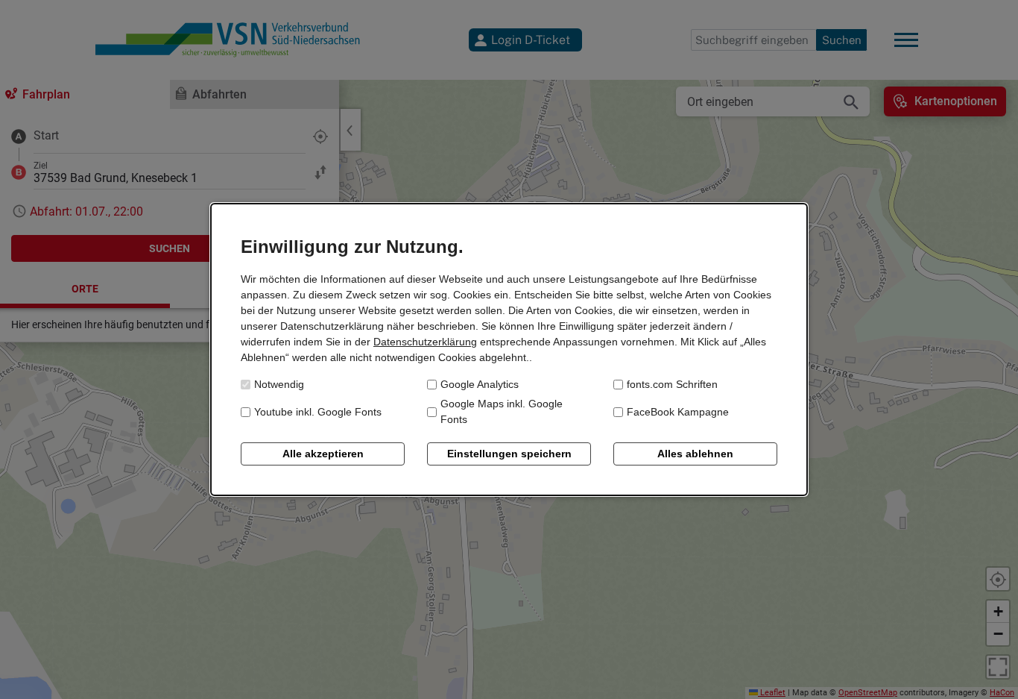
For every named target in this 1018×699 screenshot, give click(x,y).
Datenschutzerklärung (425, 342)
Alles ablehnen (695, 454)
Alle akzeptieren (323, 454)
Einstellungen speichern (509, 454)
